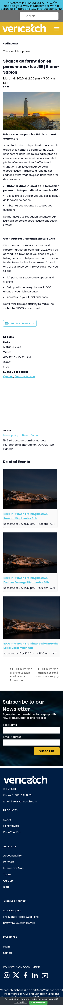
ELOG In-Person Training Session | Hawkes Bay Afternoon (21, 674)
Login (6, 946)
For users (10, 937)
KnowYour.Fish (12, 832)
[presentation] (30, 489)
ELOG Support (12, 910)
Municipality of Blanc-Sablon (21, 435)
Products (10, 810)
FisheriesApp (11, 826)
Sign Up (8, 953)
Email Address (12, 737)
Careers (8, 881)
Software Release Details (19, 923)
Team (7, 874)
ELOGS (7, 819)
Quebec (8, 376)
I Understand (38, 1002)
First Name (10, 725)
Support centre (14, 901)
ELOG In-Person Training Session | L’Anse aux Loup (47, 672)
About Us (9, 846)
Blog (6, 887)
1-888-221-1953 (22, 795)
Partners (8, 862)
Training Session (25, 376)
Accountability (12, 855)
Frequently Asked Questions (21, 917)
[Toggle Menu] (56, 28)
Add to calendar (20, 323)
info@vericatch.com (24, 801)
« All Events (10, 43)
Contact (9, 789)
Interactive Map (13, 868)
